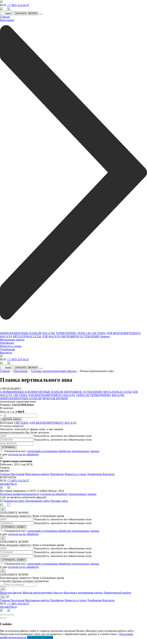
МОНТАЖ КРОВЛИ (55, 398)
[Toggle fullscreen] (8, 614)
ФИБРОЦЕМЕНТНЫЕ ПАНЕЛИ (21, 333)
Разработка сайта (14, 500)
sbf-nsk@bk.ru (8, 483)
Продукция (20, 371)
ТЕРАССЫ (84, 333)
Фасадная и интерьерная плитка (83, 592)
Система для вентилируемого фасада (54, 371)
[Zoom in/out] (12, 614)
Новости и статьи (11, 346)
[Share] (5, 614)
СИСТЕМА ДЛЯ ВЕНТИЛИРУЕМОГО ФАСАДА (44, 395)
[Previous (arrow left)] (1, 618)
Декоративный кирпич (117, 592)
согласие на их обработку (23, 454)
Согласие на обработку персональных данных (68, 494)
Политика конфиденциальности (19, 494)
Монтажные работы (12, 339)
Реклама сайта (59, 500)
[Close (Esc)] (1, 614)
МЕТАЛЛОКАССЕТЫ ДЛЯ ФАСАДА (37, 336)
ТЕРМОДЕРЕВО (66, 333)
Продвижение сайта (37, 500)
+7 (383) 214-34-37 (18, 5)
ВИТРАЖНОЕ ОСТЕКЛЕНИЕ (80, 336)
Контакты (6, 352)
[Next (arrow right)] (5, 618)
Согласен (32, 637)
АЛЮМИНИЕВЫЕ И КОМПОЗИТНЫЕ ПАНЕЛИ (31, 391)
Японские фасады (11, 592)
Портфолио (7, 342)
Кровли (105, 336)
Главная (5, 16)
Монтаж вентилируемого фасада (43, 592)
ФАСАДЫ (48, 333)
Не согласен (45, 637)
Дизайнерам (7, 349)
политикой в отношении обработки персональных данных (63, 451)
